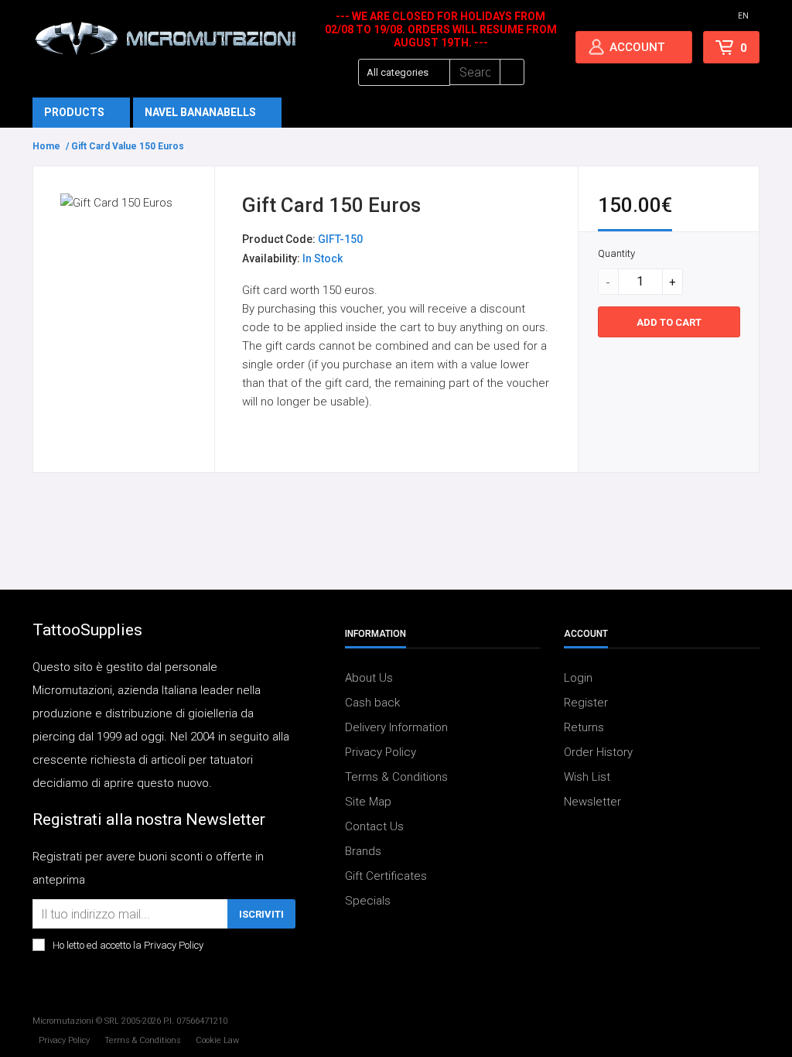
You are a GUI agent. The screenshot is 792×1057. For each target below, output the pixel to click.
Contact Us (374, 826)
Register (586, 703)
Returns (584, 727)
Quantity (616, 253)
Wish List (587, 777)
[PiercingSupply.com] (165, 37)
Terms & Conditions (396, 777)
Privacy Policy (380, 752)
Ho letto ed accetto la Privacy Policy (128, 945)
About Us (369, 678)
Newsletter (592, 802)
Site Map (368, 802)
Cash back (372, 703)
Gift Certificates (386, 876)
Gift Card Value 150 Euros (127, 146)
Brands (363, 851)
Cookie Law (217, 1040)
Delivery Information (396, 727)
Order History (598, 752)
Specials (368, 901)
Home (46, 146)
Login (578, 678)
